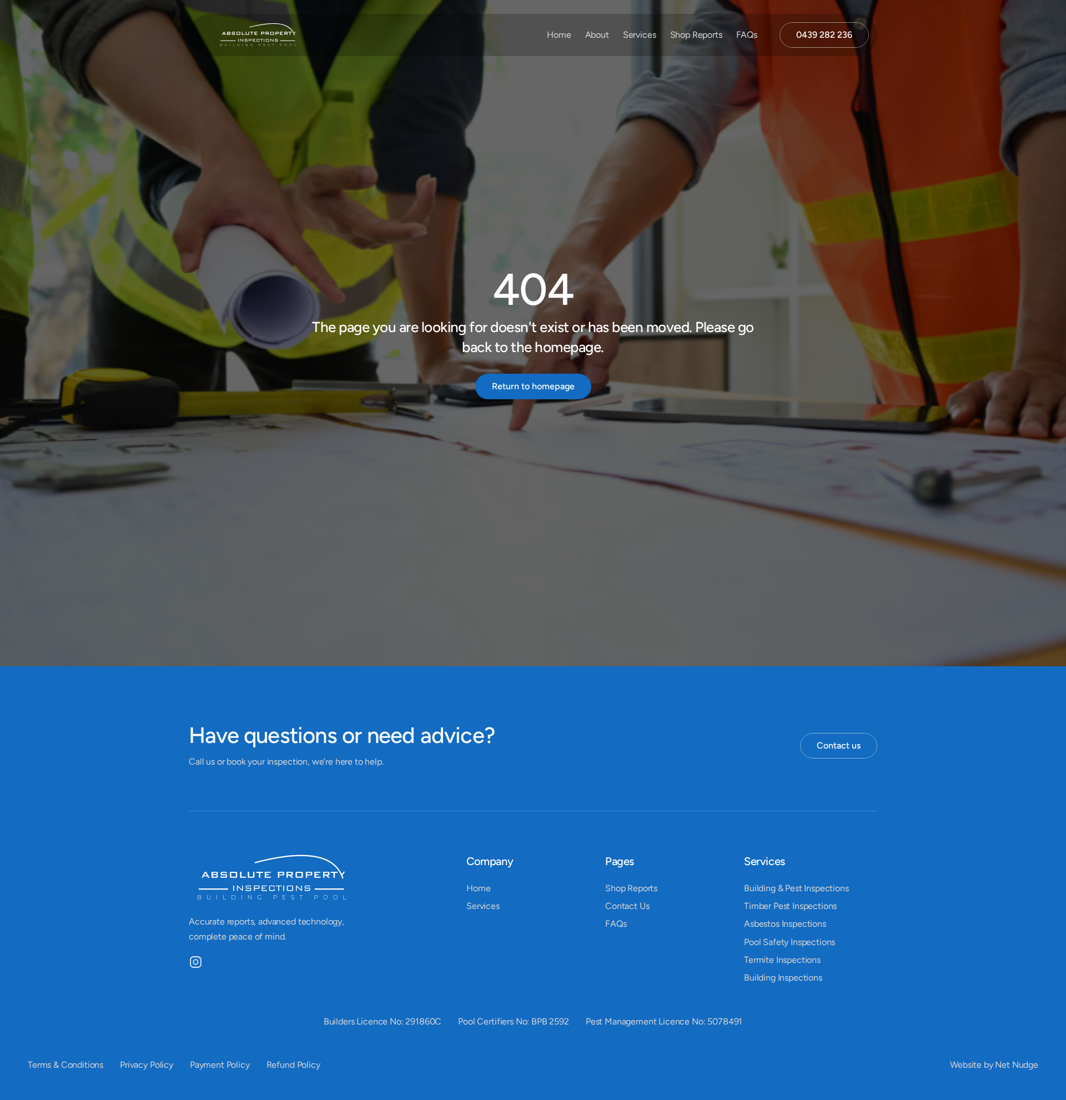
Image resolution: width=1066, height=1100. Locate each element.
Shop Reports (696, 34)
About (597, 34)
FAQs (746, 34)
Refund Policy (293, 1064)
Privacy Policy (146, 1064)
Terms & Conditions (65, 1064)
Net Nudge (1016, 1064)
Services (639, 34)
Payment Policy (220, 1064)
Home (559, 34)
